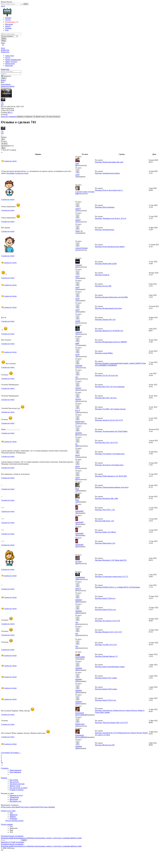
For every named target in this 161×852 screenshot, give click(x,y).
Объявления (14, 797)
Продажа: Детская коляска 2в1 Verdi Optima (111, 431)
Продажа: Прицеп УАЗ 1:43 (105, 319)
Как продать (14, 782)
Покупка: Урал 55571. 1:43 (105, 510)
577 (76, 345)
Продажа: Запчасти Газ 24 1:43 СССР (109, 420)
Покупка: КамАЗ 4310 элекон (106, 689)
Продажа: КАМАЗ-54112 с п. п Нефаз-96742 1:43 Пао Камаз (117, 587)
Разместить (5, 50)
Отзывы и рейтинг (17, 790)
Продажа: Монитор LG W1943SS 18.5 (109, 331)
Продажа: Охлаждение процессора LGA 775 (111, 576)
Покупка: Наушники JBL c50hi (106, 498)
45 (76, 323)
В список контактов (53, 116)
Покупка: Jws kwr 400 (103, 286)
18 (2, 762)
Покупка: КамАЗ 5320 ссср (105, 598)
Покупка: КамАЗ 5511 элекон (106, 678)
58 (76, 513)
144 (76, 412)
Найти (4, 38)
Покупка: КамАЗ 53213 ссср (105, 700)
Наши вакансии (15, 770)
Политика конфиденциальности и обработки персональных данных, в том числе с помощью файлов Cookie (41, 838)
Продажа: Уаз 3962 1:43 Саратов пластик (110, 409)
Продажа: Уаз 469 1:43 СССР (106, 645)
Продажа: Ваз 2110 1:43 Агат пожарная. (110, 387)
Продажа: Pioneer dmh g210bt (106, 263)
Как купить (14, 780)
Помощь (4, 778)
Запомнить (7, 76)
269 (76, 602)
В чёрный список (39, 116)
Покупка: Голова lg (102, 275)
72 (76, 233)
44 (76, 267)
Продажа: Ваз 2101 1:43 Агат (106, 398)
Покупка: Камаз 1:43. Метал (105, 532)
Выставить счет (15, 801)
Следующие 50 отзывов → (11, 753)
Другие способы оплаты (14, 821)
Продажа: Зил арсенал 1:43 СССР (107, 621)
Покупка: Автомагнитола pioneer (107, 173)
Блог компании (15, 772)
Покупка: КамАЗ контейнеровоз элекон (110, 667)
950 (85, 715)
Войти (3, 80)
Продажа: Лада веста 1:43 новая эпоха (109, 465)
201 (76, 379)
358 (76, 579)
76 (76, 211)
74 (76, 423)
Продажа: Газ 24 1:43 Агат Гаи (106, 375)
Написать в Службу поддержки (12, 842)
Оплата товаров (7, 824)
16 (76, 390)
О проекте (5, 768)
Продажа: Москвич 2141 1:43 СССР (108, 632)
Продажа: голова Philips (104, 353)
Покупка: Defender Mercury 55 (106, 656)
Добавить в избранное (25, 116)
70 (76, 177)
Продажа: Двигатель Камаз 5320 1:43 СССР (111, 722)
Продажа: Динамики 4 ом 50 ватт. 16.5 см (110, 218)
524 (2, 104)
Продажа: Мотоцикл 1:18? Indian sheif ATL (111, 560)
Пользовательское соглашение (12, 836)
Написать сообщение (9, 116)
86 (76, 165)
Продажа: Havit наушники (104, 207)
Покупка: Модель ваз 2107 (105, 745)
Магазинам (14, 799)
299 (76, 446)
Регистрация (5, 84)
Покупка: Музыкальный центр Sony (108, 308)
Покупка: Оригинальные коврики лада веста (111, 487)
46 (76, 563)
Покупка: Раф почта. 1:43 (104, 521)
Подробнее (10, 173)
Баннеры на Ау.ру (16, 795)
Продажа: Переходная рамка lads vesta (109, 162)
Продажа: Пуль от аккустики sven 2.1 (109, 190)
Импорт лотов (15, 786)
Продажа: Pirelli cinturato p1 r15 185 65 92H (111, 476)
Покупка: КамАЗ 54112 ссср (105, 609)
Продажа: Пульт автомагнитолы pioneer (110, 246)
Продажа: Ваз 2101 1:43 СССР (106, 442)
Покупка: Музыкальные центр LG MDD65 (111, 342)
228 (76, 491)
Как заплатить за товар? (18, 788)
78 (76, 334)
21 (76, 250)
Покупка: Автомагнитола (104, 229)
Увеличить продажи (17, 784)
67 (76, 457)
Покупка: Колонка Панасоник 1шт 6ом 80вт (111, 297)
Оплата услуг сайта (8, 811)
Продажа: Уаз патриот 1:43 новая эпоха (110, 454)
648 (76, 194)
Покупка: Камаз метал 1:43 (105, 543)
